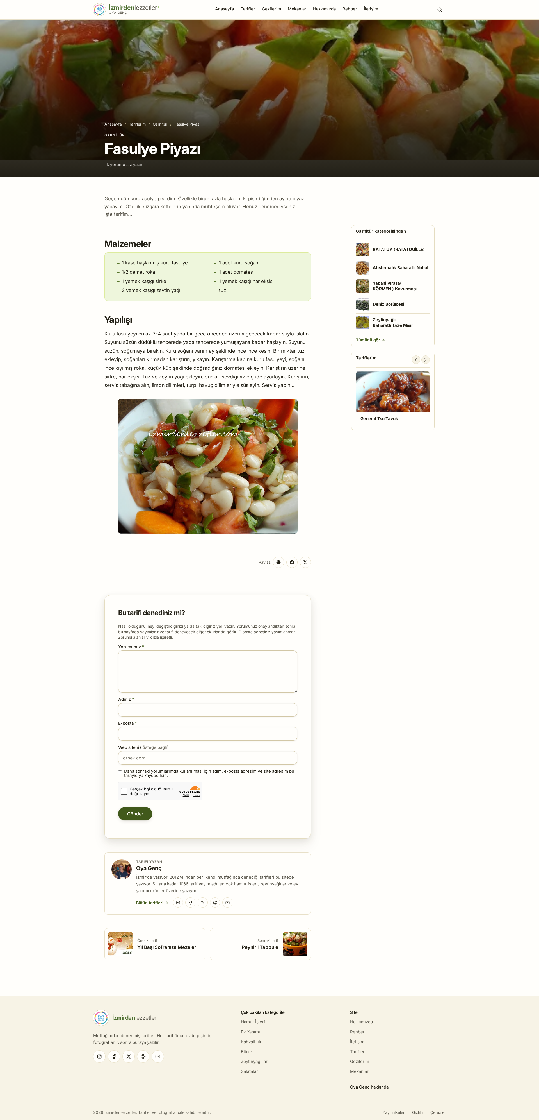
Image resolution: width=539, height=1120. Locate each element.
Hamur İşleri (253, 1021)
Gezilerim (271, 9)
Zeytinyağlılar (254, 1061)
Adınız (126, 699)
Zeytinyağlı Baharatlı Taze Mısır (393, 322)
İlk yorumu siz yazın (123, 164)
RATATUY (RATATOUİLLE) (399, 249)
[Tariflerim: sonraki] (425, 359)
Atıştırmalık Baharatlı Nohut (401, 267)
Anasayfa (224, 9)
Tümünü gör (368, 339)
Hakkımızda (324, 9)
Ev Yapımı (250, 1032)
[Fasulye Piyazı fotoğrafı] (208, 532)
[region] (393, 399)
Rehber (349, 9)
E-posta (127, 723)
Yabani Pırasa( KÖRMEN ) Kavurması (395, 285)
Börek (247, 1051)
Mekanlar (297, 9)
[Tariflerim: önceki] (416, 359)
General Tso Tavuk (379, 418)
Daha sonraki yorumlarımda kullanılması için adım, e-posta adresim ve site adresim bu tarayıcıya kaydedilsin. (209, 773)
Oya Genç (148, 868)
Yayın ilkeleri (394, 1112)
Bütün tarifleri (149, 902)
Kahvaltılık (251, 1041)
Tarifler (248, 9)
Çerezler (438, 1112)
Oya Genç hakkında (369, 1087)
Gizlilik (418, 1112)
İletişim (371, 9)
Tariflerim (137, 124)
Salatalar (249, 1071)
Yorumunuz (131, 647)
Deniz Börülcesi (388, 304)
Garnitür (160, 124)
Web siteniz (143, 747)
